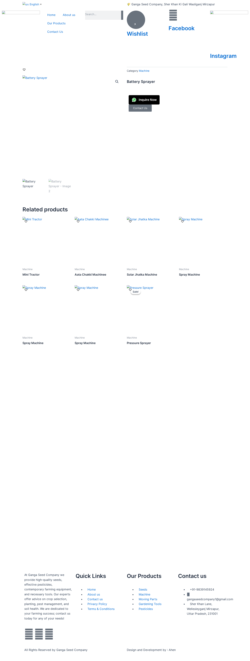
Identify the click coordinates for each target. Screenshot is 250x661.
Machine (144, 70)
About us (69, 15)
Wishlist (137, 33)
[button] (24, 69)
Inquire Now (147, 100)
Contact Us (55, 31)
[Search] (122, 15)
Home (51, 15)
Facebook (182, 28)
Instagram (223, 56)
